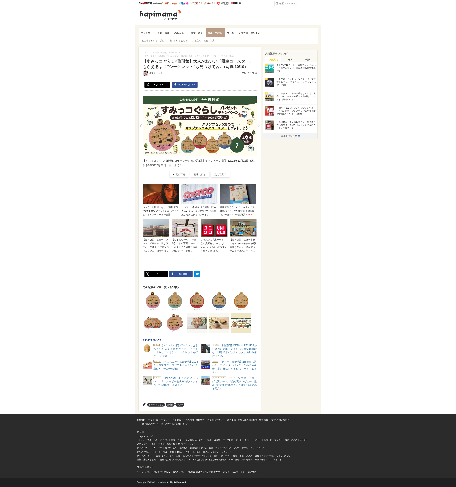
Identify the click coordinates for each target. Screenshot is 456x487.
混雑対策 (194, 448)
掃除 (162, 40)
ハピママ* (158, 3)
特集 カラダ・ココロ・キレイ (268, 460)
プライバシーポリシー (159, 420)
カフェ (180, 404)
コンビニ (196, 452)
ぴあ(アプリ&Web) (161, 472)
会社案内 (141, 420)
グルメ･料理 (143, 452)
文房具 (249, 456)
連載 (145, 459)
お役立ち (196, 40)
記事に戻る (200, 174)
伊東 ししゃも (156, 73)
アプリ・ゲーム (241, 448)
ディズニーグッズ (223, 448)
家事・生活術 (215, 33)
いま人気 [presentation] (273, 59)
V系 (155, 440)
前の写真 (180, 174)
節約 (216, 456)
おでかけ (187, 456)
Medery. (236, 3)
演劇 (209, 440)
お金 (178, 456)
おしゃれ (185, 40)
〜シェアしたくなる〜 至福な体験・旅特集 (207, 460)
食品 (165, 452)
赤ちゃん (179, 33)
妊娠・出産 (163, 33)
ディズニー (142, 447)
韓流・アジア (291, 440)
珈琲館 (170, 404)
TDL (153, 448)
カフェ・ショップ (211, 452)
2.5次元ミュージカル (195, 440)
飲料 (172, 452)
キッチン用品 (268, 456)
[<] (141, 126)
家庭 (154, 444)
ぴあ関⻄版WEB (194, 472)
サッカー (278, 440)
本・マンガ (228, 440)
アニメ (180, 440)
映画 (173, 440)
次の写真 (219, 174)
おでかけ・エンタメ (249, 33)
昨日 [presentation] (290, 59)
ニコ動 (217, 440)
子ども (161, 444)
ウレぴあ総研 (145, 3)
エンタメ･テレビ (145, 436)
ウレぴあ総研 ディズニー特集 (171, 3)
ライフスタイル (144, 455)
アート (258, 440)
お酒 (188, 452)
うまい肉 (222, 3)
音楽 (149, 440)
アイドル (164, 440)
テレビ (141, 440)
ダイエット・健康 (229, 456)
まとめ (153, 459)
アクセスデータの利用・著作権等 (188, 420)
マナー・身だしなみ (202, 456)
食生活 (145, 40)
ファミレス (226, 452)
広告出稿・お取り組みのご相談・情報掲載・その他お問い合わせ (258, 420)
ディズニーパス (257, 448)
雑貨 (257, 456)
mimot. (183, 3)
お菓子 (180, 452)
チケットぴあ (143, 472)
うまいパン (209, 3)
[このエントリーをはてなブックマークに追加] (197, 274)
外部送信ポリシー (215, 420)
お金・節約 (172, 40)
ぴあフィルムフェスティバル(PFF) (239, 472)
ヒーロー (304, 440)
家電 (241, 456)
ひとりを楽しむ (283, 456)
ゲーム (239, 440)
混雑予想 (183, 448)
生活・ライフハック (164, 456)
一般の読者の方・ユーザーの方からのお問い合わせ (164, 424)
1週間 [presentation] (307, 59)
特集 (139, 459)
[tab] (273, 59)
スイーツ (156, 452)
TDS (160, 448)
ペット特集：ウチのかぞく (241, 460)
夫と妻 (230, 33)
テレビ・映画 (207, 448)
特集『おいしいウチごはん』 (173, 460)
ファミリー (146, 33)
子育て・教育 (196, 33)
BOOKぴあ (178, 472)
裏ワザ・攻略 (171, 448)
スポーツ (268, 440)
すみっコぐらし (156, 404)
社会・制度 (209, 40)
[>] (259, 126)
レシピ (154, 40)
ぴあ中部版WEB (212, 472)
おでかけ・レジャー (186, 444)
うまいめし (196, 3)
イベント (248, 440)
